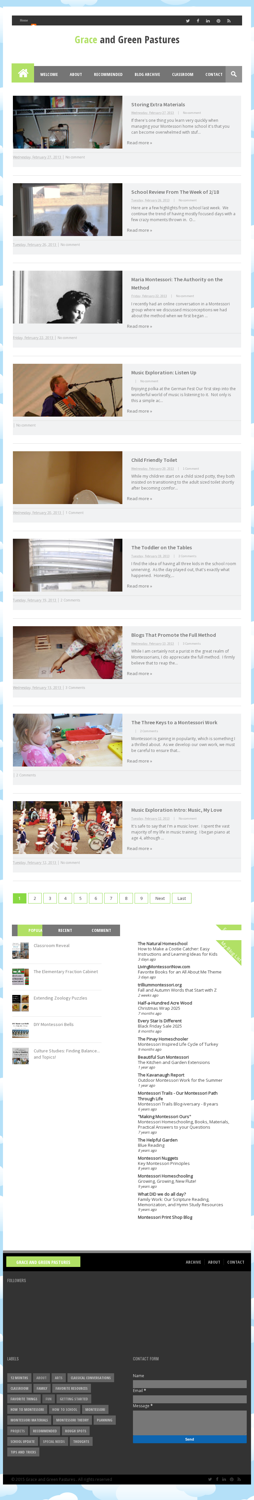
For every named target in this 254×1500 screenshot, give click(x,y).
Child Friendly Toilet (154, 460)
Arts (59, 1377)
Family (42, 1388)
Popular (32, 936)
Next (160, 898)
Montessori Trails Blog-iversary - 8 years (178, 1104)
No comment (192, 113)
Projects (18, 1430)
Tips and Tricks (23, 1451)
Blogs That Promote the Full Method (173, 634)
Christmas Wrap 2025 (159, 1008)
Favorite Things (24, 1398)
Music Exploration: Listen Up (163, 372)
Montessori (95, 1409)
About (76, 74)
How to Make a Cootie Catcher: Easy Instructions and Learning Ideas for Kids (178, 951)
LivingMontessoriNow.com (164, 967)
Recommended (108, 74)
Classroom (182, 74)
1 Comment (191, 468)
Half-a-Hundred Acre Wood (165, 1003)
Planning (104, 1419)
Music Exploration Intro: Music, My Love (176, 809)
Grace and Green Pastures (43, 1262)
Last (182, 898)
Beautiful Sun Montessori (163, 1057)
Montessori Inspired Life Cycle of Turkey (178, 1044)
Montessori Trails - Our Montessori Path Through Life (178, 1096)
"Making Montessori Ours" (164, 1116)
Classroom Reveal (51, 945)
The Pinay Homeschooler (163, 1039)
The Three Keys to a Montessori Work (174, 722)
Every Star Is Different (160, 1021)
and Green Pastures (127, 39)
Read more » (139, 143)
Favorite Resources (72, 1388)
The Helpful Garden (158, 1140)
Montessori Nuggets (158, 1158)
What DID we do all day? (162, 1194)
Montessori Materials (29, 1419)
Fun (49, 1398)
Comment (101, 930)
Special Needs (54, 1441)
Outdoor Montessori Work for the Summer (180, 1080)
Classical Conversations (91, 1377)
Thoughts (81, 1441)
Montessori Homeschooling (165, 1176)
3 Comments (192, 643)
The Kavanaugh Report (161, 1075)
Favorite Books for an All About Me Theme (180, 972)
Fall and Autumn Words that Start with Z (177, 990)
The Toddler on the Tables (161, 547)
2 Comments (187, 556)
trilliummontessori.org (160, 985)
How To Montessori (27, 1409)
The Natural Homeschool (163, 943)
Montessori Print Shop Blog (165, 1217)
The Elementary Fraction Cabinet (66, 971)
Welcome (49, 74)
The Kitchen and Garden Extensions (174, 1062)
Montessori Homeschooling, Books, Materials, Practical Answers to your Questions (183, 1124)
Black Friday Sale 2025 (160, 1026)
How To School (64, 1409)
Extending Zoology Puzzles (60, 998)
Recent (65, 930)
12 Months (19, 1377)
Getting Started (74, 1398)
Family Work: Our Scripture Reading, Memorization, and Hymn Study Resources (180, 1202)
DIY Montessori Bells (54, 1024)
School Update (23, 1441)
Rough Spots (75, 1430)
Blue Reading (151, 1145)
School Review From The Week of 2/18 (175, 191)
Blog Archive (147, 74)
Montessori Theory (72, 1419)
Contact (214, 74)
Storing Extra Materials (158, 104)
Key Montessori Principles (164, 1163)
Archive (193, 1262)
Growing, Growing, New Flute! (167, 1181)
